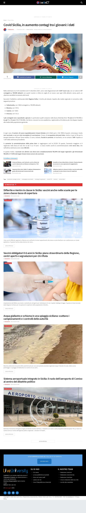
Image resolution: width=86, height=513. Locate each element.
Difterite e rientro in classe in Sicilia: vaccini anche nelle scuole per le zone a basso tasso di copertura (40, 192)
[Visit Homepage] (43, 2)
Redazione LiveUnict (66, 472)
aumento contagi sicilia (13, 179)
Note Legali (8, 488)
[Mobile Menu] (4, 2)
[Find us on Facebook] (5, 492)
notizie (55, 179)
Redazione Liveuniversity (67, 475)
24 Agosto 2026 (15, 321)
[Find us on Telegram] (13, 492)
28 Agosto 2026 (15, 258)
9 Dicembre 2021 (21, 29)
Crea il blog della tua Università (42, 482)
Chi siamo (36, 472)
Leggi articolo (10, 245)
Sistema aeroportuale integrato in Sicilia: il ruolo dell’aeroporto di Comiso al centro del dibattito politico (43, 380)
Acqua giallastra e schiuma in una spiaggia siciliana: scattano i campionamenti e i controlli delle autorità (36, 317)
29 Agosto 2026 (17, 166)
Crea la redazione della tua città (69, 480)
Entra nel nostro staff (39, 477)
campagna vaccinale (27, 179)
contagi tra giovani (40, 179)
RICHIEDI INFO (44, 461)
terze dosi (62, 179)
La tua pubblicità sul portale (41, 475)
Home (5, 20)
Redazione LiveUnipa (66, 477)
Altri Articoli (43, 441)
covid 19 (49, 179)
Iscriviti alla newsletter (66, 482)
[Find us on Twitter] (9, 492)
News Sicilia (11, 20)
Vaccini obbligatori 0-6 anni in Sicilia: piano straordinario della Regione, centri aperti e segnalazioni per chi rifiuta (41, 254)
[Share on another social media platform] (80, 77)
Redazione (11, 29)
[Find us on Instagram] (17, 492)
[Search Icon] (81, 2)
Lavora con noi (37, 480)
